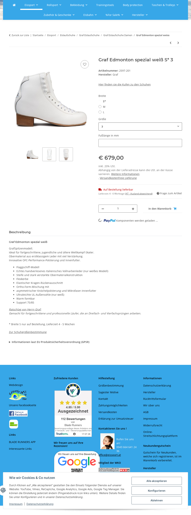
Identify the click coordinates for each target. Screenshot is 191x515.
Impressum (16, 503)
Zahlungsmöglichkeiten (113, 405)
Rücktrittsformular (154, 399)
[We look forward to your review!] (77, 466)
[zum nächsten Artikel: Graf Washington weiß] (178, 43)
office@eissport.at (109, 455)
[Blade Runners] (14, 5)
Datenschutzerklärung (40, 503)
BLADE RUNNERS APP (22, 442)
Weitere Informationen (125, 174)
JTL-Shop (171, 510)
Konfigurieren (156, 490)
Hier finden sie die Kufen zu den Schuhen (124, 84)
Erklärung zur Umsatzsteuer (116, 418)
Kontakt (103, 399)
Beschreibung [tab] (20, 232)
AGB (145, 412)
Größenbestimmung (111, 385)
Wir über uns (151, 405)
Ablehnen (157, 500)
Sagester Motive (108, 392)
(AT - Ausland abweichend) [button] (139, 193)
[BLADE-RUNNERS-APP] (13, 424)
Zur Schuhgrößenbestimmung (28, 332)
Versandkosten (107, 412)
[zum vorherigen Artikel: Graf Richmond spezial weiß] (170, 43)
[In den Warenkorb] (12, 55)
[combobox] (140, 126)
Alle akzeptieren (156, 480)
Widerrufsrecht (152, 425)
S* (104, 101)
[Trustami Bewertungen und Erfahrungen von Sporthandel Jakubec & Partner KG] (73, 410)
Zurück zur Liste (20, 35)
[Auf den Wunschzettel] (85, 64)
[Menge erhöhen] (133, 208)
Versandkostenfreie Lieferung (118, 178)
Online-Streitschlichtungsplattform (160, 434)
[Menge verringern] (103, 208)
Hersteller (149, 392)
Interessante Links (20, 448)
